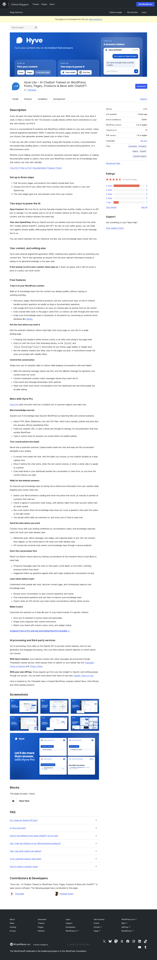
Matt (124, 923)
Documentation (39, 168)
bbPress (126, 927)
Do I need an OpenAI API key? (24, 820)
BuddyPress (128, 931)
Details (15, 99)
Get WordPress (145, 4)
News (12, 923)
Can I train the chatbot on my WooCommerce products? (35, 843)
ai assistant (133, 146)
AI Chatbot (142, 146)
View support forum (115, 228)
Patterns (41, 931)
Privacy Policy (36, 666)
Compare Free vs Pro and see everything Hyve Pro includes (40, 631)
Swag (97, 931)
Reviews (28, 99)
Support (143, 99)
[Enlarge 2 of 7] (65, 702)
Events (96, 923)
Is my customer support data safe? (25, 859)
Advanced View (113, 163)
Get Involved (99, 919)
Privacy (13, 931)
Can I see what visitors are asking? (25, 851)
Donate (98, 927)
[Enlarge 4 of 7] (35, 719)
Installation (42, 99)
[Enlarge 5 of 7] (65, 719)
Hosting (13, 927)
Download (141, 86)
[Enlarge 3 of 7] (96, 702)
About (12, 919)
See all (144, 207)
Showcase (42, 919)
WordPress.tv (72, 931)
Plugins (41, 927)
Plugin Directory (16, 12)
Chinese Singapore (40, 945)
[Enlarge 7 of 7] (96, 736)
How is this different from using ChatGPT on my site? (34, 836)
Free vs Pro (25, 168)
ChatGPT (143, 151)
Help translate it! (95, 19)
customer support (139, 156)
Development (59, 99)
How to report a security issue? (24, 866)
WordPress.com (129, 919)
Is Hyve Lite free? (18, 828)
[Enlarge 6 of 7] (96, 719)
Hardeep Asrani (66, 894)
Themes (41, 923)
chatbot (135, 151)
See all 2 (143, 141)
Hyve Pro (14, 168)
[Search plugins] (35, 27)
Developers (70, 927)
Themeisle (31, 90)
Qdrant (29, 319)
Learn (68, 919)
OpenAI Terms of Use (83, 675)
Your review (111, 207)
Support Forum (55, 168)
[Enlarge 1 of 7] (35, 702)
